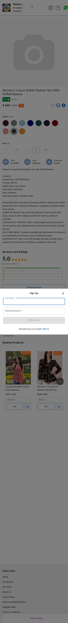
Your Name (10, 298)
